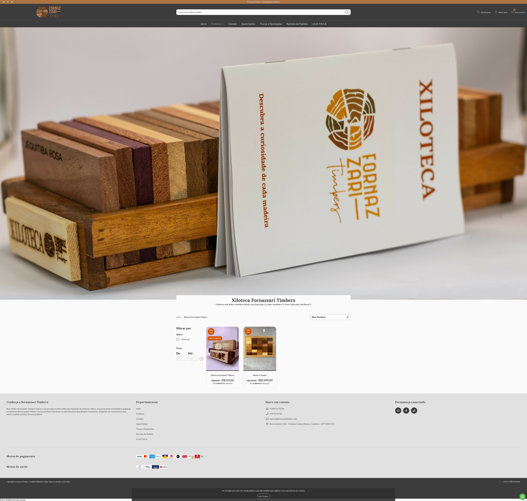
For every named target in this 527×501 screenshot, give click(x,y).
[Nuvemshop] (511, 482)
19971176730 (276, 414)
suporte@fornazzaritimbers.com (283, 419)
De (178, 353)
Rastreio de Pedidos (297, 23)
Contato (232, 23)
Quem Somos (248, 23)
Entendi (263, 496)
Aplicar (201, 359)
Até (190, 353)
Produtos (216, 23)
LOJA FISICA (319, 23)
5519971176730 (277, 408)
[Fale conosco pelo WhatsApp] (522, 496)
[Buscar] (347, 12)
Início (204, 23)
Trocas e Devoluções (271, 23)
